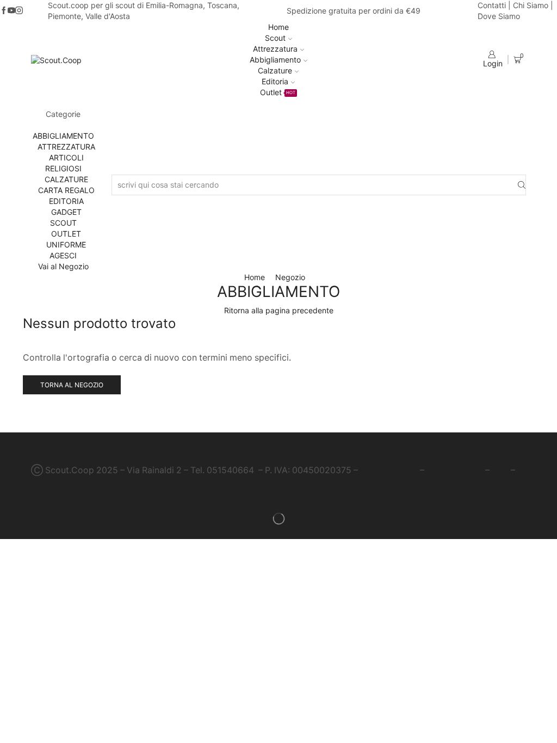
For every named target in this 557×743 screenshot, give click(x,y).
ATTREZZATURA (66, 146)
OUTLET (66, 233)
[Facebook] (4, 11)
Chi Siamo (530, 5)
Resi (500, 470)
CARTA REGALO (66, 190)
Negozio (290, 277)
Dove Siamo (499, 16)
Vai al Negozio (63, 266)
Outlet (277, 92)
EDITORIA (66, 201)
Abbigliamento (275, 59)
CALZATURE (66, 179)
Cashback (51, 484)
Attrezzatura (275, 48)
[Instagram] (19, 11)
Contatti (492, 5)
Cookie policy (454, 470)
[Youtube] (11, 11)
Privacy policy (389, 470)
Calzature (275, 70)
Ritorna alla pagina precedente (278, 310)
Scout (275, 37)
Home (278, 27)
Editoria (275, 81)
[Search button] (521, 185)
